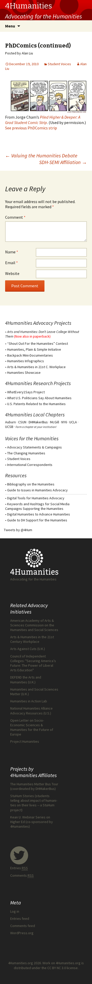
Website (12, 273)
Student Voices (59, 64)
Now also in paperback (32, 336)
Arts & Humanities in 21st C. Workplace (36, 367)
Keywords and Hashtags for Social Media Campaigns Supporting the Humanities (37, 506)
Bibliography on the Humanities (30, 484)
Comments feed (22, 925)
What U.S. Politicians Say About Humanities (39, 398)
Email (11, 262)
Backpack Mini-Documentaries (30, 355)
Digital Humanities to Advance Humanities (38, 514)
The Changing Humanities (26, 453)
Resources (16, 475)
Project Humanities (24, 741)
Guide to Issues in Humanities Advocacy (37, 490)
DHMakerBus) (46, 788)
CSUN (22, 422)
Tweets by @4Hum (18, 530)
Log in (14, 911)
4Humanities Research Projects (38, 383)
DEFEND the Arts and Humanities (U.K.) (25, 679)
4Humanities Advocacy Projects (38, 323)
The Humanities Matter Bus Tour (34, 784)
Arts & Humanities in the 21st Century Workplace (32, 639)
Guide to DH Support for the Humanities (37, 520)
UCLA (73, 422)
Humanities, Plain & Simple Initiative (34, 349)
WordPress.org (21, 933)
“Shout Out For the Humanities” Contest (37, 343)
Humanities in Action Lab (28, 701)
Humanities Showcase (24, 372)
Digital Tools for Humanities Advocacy (35, 498)
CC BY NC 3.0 (56, 968)
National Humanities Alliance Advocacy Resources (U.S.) (31, 710)
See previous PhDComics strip (31, 127)
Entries (19, 868)
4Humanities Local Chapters (35, 414)
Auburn (10, 422)
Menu (10, 25)
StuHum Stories (22, 796)
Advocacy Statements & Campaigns (34, 447)
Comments (22, 875)
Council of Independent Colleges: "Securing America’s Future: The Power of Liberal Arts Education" (33, 663)
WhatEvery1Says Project (26, 392)
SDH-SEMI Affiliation (63, 162)
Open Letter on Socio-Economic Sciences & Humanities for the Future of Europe (31, 727)
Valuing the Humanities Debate (41, 155)
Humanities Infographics (25, 361)
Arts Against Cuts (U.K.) (27, 648)
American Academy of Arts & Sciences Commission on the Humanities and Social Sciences (34, 625)
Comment (15, 217)
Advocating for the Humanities (33, 579)
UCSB (9, 426)
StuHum (48, 805)
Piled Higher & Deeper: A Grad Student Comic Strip (42, 119)
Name (11, 251)
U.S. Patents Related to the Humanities (36, 404)
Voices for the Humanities (32, 438)
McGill (54, 422)
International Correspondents (29, 464)
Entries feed (19, 918)
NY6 (64, 422)
